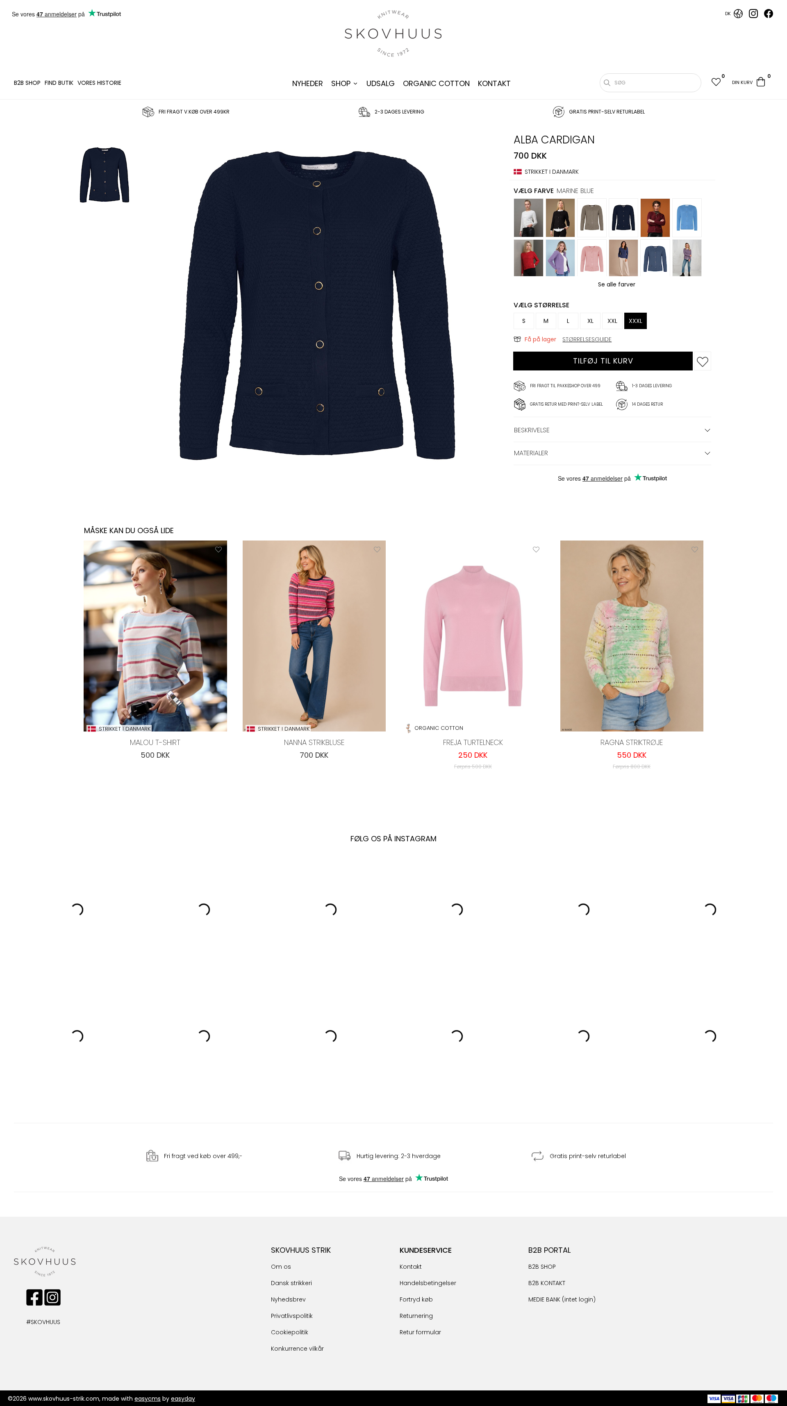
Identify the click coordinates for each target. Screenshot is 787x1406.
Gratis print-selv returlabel (588, 1156)
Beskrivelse (532, 430)
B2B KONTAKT (546, 1283)
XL (590, 321)
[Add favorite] (218, 549)
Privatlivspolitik (292, 1316)
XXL (612, 321)
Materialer (531, 453)
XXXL (635, 321)
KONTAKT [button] (494, 83)
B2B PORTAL (549, 1250)
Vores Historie (99, 83)
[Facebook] (768, 16)
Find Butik (59, 83)
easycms (147, 1399)
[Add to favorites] (702, 361)
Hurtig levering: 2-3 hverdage (399, 1156)
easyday (183, 1399)
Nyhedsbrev (288, 1299)
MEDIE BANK (544, 1299)
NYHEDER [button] (307, 83)
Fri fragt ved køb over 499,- (203, 1156)
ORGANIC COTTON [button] (436, 83)
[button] (716, 83)
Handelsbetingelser (428, 1283)
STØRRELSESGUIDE (587, 339)
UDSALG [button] (380, 83)
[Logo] (393, 33)
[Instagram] (753, 16)
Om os (281, 1267)
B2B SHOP (27, 83)
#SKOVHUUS (34, 1322)
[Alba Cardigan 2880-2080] (104, 176)
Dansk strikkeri (291, 1283)
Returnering (416, 1316)
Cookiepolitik (289, 1332)
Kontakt (411, 1267)
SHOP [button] (340, 83)
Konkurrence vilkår (297, 1349)
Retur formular (420, 1332)
